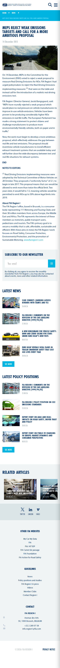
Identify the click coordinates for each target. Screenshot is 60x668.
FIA (30, 543)
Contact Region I (30, 595)
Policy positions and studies (30, 580)
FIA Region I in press (30, 584)
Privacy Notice (49, 649)
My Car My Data (30, 539)
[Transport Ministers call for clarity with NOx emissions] (20, 481)
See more (8, 364)
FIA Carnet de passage (30, 550)
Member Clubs (30, 592)
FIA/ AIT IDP (30, 546)
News (14, 13)
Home (4, 13)
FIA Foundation (30, 554)
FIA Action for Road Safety (30, 558)
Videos (30, 588)
